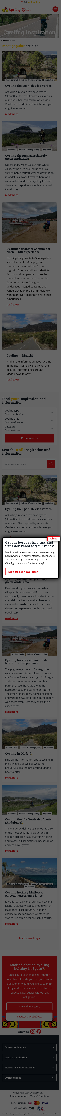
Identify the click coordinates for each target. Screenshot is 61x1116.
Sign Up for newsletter (23, 571)
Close (53, 538)
